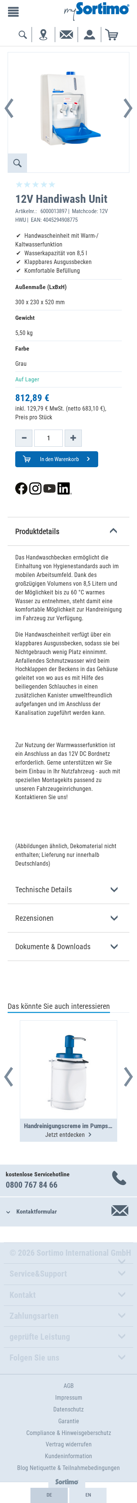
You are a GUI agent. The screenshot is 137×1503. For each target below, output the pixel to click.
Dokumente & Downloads (53, 946)
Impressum (68, 1397)
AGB (69, 1385)
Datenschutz (68, 1409)
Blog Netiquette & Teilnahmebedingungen (68, 1467)
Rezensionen (34, 918)
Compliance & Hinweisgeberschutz (68, 1433)
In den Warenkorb (59, 459)
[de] (49, 1495)
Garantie (68, 1421)
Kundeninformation (68, 1456)
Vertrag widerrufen (69, 1444)
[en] (88, 1495)
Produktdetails (37, 531)
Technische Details (43, 889)
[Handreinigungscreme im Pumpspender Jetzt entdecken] (68, 1051)
